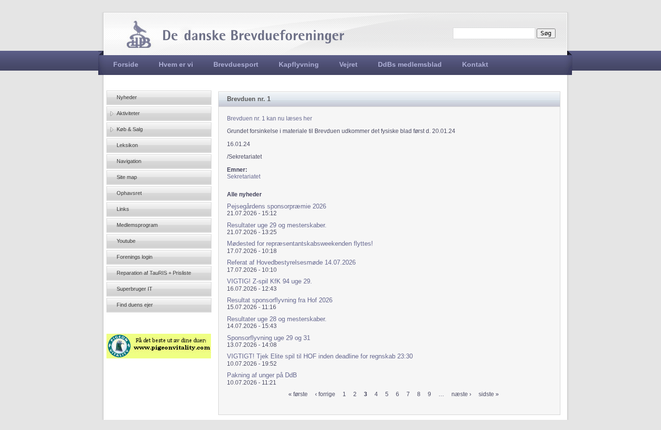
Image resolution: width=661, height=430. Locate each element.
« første (298, 394)
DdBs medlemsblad (410, 64)
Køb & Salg (130, 129)
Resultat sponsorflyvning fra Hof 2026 (279, 300)
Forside (125, 64)
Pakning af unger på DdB (262, 375)
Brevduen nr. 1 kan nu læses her (269, 118)
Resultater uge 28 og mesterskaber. (277, 319)
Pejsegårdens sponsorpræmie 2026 (276, 206)
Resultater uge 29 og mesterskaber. (277, 225)
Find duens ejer (135, 305)
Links (123, 209)
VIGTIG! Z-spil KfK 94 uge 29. (269, 281)
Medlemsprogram (137, 225)
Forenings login (134, 257)
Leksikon (127, 145)
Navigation (129, 161)
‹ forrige (325, 394)
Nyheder (127, 97)
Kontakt (475, 64)
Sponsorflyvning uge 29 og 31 (268, 337)
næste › (461, 394)
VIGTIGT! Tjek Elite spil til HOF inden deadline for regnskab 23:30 (320, 356)
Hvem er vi (176, 64)
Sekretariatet (243, 176)
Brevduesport (235, 64)
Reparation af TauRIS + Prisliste (154, 273)
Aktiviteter (128, 113)
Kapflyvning (299, 64)
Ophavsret (129, 193)
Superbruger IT (134, 289)
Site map (127, 177)
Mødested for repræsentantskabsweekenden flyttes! (300, 243)
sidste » (489, 394)
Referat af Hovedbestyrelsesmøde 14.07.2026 (291, 262)
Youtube (126, 241)
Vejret (348, 64)
